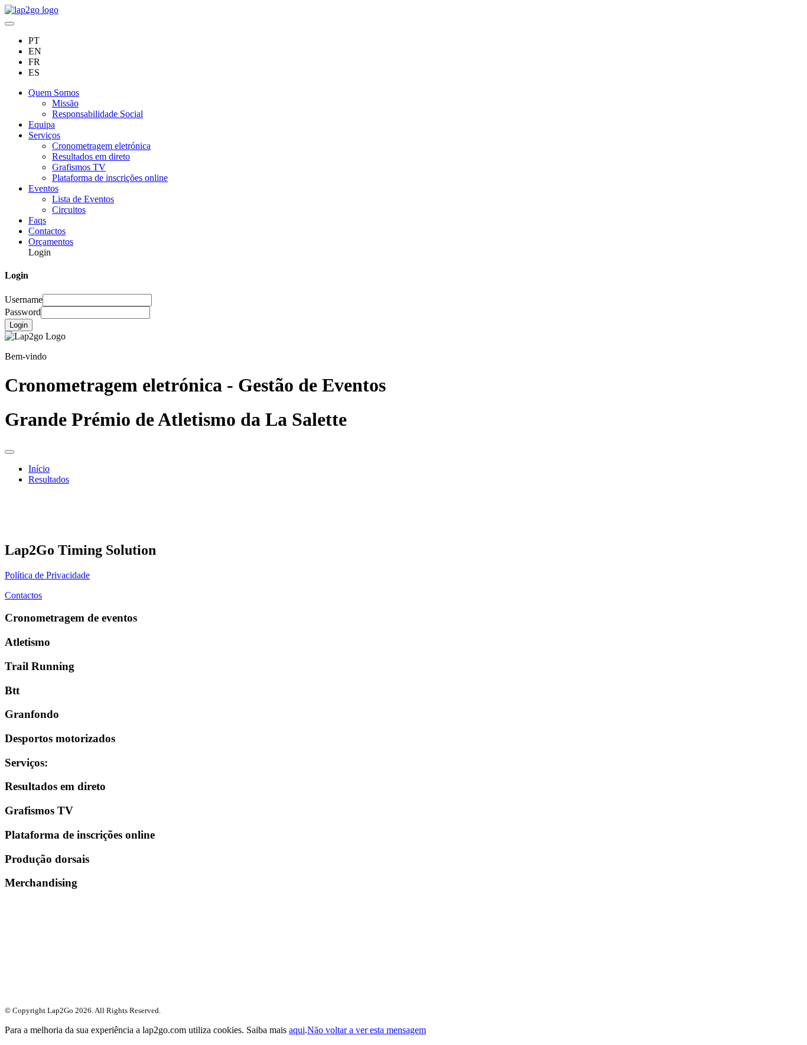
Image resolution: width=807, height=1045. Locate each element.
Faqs (37, 220)
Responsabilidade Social (97, 114)
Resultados (48, 479)
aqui (297, 1030)
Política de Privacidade (47, 575)
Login (18, 325)
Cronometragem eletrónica (101, 146)
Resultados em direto (91, 156)
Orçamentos (50, 242)
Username (24, 300)
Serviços (44, 135)
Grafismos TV (79, 167)
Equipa (41, 124)
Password (23, 312)
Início (39, 469)
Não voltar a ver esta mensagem (366, 1030)
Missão (65, 103)
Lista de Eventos (83, 199)
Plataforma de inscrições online (110, 178)
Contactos (47, 231)
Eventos (43, 188)
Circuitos (69, 210)
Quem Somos (53, 93)
